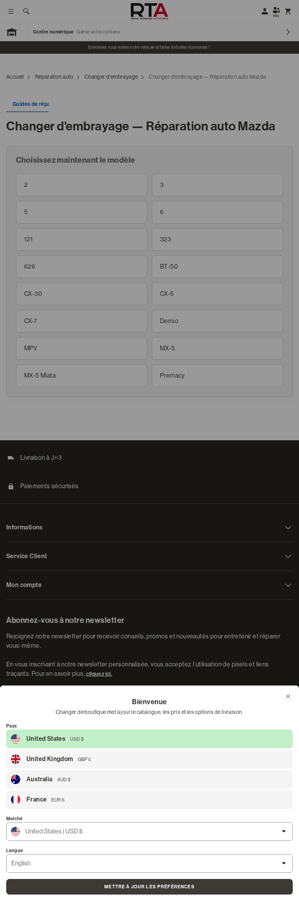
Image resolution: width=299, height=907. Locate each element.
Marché (14, 818)
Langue (14, 850)
